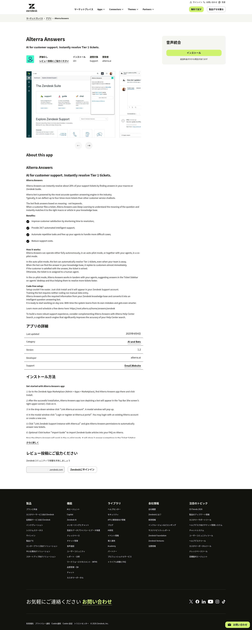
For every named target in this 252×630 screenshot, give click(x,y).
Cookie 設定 (68, 623)
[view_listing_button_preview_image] (70, 104)
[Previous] (78, 145)
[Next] (89, 145)
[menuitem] (221, 2)
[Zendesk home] (32, 7)
